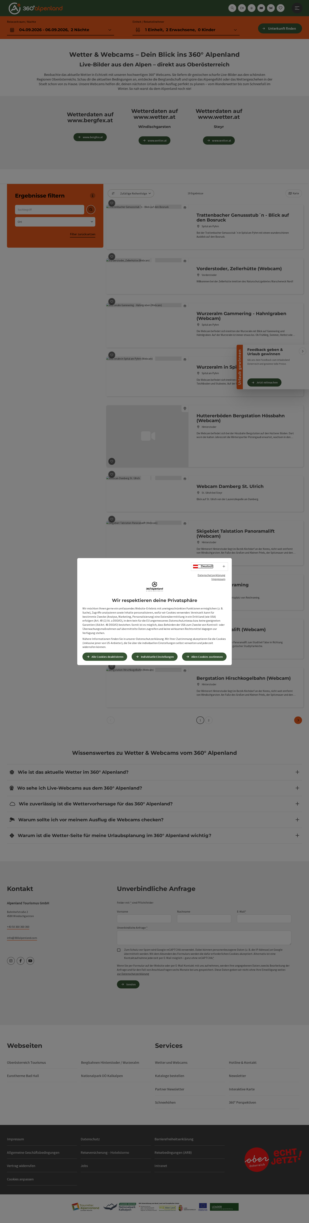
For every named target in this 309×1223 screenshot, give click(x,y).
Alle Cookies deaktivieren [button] (108, 656)
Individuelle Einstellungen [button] (157, 656)
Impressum (218, 579)
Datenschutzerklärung (211, 575)
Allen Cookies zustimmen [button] (207, 656)
